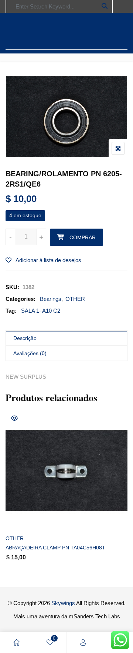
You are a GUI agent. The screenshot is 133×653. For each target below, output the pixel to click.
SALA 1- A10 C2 (40, 311)
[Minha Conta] (83, 642)
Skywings (63, 603)
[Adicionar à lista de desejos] (19, 519)
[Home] (16, 642)
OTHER (75, 299)
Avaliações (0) (30, 353)
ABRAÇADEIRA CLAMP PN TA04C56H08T (55, 547)
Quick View (14, 418)
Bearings (50, 299)
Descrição (25, 338)
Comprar (82, 237)
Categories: (20, 299)
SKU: (12, 287)
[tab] (66, 338)
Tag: (11, 311)
